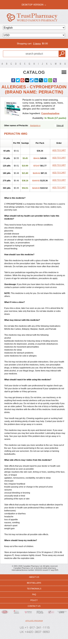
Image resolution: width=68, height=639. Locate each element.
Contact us (34, 606)
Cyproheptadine (50, 113)
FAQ (34, 594)
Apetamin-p (35, 125)
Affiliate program (34, 621)
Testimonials (34, 589)
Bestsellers (34, 583)
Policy (34, 600)
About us (34, 577)
